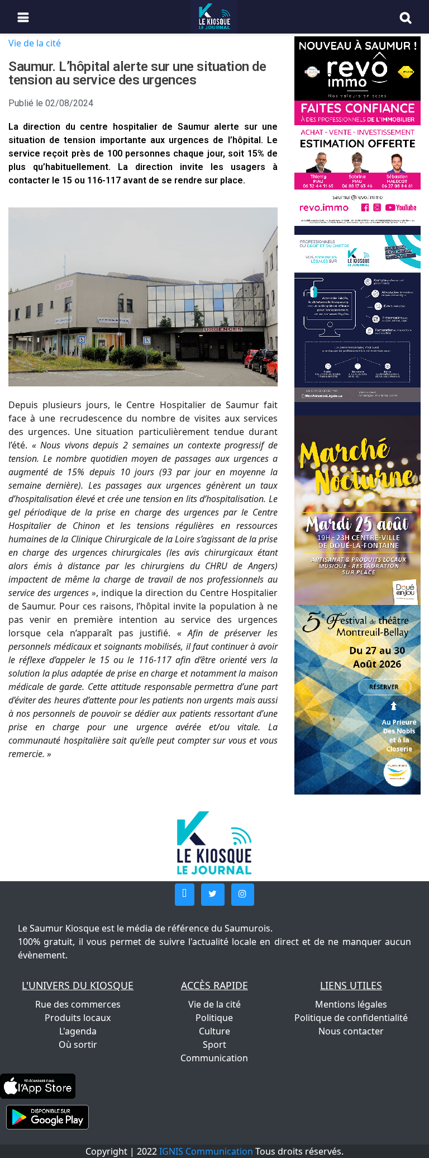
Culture (214, 1031)
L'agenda (78, 1031)
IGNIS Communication (206, 1151)
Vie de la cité (34, 43)
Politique (214, 1018)
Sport (214, 1044)
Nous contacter (351, 1031)
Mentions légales (351, 1004)
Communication (214, 1058)
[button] (184, 894)
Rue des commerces (78, 1004)
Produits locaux (78, 1018)
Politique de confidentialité (351, 1018)
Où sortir (78, 1044)
